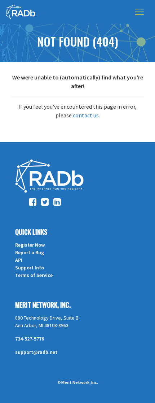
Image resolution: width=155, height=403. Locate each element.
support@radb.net (36, 352)
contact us (86, 115)
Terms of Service (34, 275)
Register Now (30, 245)
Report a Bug (29, 252)
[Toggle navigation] (139, 12)
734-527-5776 (29, 338)
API (18, 260)
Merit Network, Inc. (43, 304)
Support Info (29, 267)
